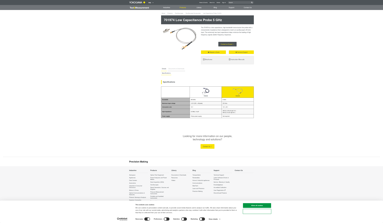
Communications (197, 183)
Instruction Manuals (237, 59)
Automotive (132, 183)
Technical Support (242, 52)
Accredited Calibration (220, 187)
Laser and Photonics (198, 188)
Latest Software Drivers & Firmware (221, 178)
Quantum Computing (135, 200)
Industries (166, 7)
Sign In (224, 2)
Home (163, 13)
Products (183, 7)
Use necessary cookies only (257, 211)
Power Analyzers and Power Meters (158, 178)
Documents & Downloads (178, 175)
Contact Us (248, 7)
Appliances (132, 178)
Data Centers (133, 180)
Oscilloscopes (179, 13)
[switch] (166, 219)
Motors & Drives (134, 190)
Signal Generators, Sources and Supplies (159, 188)
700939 (206, 96)
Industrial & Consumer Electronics (135, 186)
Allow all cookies (257, 205)
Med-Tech (195, 186)
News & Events (203, 2)
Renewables (196, 178)
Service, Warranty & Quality (222, 182)
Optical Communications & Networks (137, 194)
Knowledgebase (218, 185)
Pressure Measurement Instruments (157, 193)
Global (218, 2)
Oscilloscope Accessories (193, 13)
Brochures (208, 59)
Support (231, 7)
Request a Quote (214, 52)
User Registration (219, 190)
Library (199, 7)
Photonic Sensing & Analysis (137, 197)
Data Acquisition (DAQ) (157, 182)
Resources (174, 178)
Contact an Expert (227, 44)
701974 (238, 96)
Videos (173, 180)
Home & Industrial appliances (201, 180)
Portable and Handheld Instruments (156, 197)
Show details (213, 219)
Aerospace (132, 175)
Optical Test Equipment (157, 175)
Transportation (196, 175)
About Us (212, 2)
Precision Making (197, 191)
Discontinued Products (220, 193)
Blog (215, 7)
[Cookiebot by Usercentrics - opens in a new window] (122, 219)
